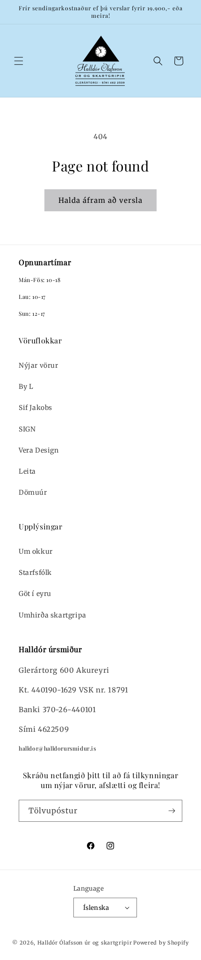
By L (26, 386)
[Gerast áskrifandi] (171, 811)
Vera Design (39, 450)
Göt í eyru (35, 593)
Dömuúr (33, 492)
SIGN (27, 429)
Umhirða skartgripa (52, 615)
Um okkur (36, 551)
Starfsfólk (35, 572)
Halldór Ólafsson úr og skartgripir (84, 942)
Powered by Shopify (161, 942)
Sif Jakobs (35, 407)
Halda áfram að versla (100, 200)
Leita (27, 471)
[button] (18, 61)
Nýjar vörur (38, 365)
